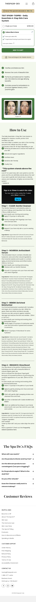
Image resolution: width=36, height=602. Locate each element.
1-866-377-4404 (7, 575)
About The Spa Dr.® (8, 517)
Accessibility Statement (10, 563)
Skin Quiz (5, 520)
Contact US (6, 568)
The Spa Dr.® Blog (7, 529)
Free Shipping (6, 551)
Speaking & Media (8, 538)
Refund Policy (6, 554)
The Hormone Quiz (8, 523)
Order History (6, 548)
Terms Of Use (6, 560)
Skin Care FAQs (7, 526)
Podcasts (5, 532)
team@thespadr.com (9, 572)
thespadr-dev (12, 4)
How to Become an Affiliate (11, 535)
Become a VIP (6, 514)
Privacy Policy (6, 557)
